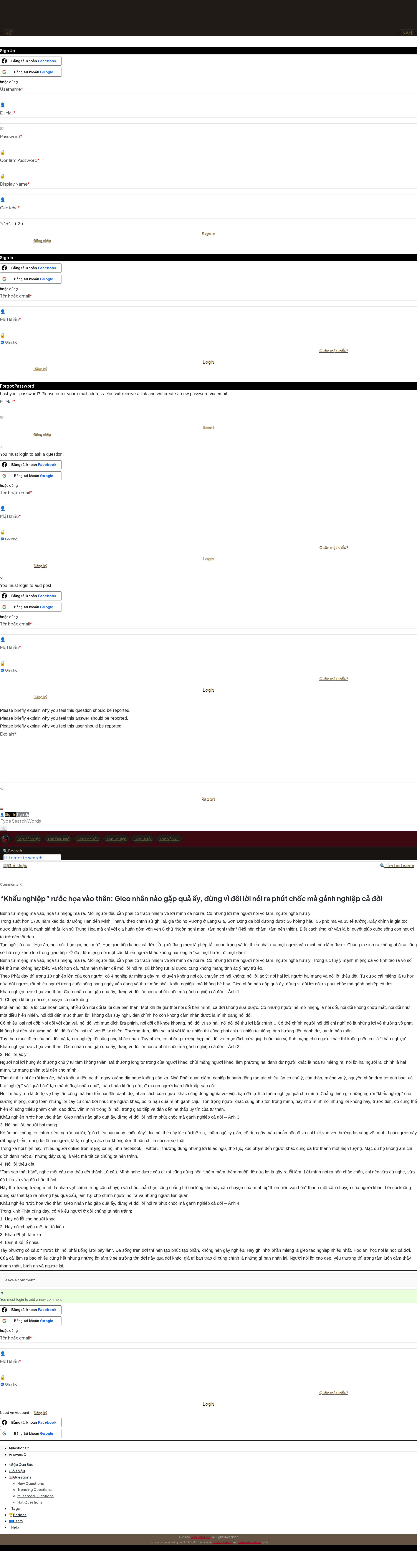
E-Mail (7, 112)
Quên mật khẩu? (333, 350)
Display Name (15, 184)
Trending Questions (34, 1489)
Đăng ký (40, 368)
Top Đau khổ (58, 838)
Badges (19, 1514)
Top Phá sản (88, 838)
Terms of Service (249, 1542)
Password (11, 136)
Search (15, 850)
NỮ (8, 32)
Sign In (10, 814)
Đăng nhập (42, 240)
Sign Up (22, 814)
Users (18, 1521)
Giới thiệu (17, 865)
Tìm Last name (399, 865)
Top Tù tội (143, 838)
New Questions (30, 1483)
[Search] (3, 828)
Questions (22, 1477)
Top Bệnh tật (28, 838)
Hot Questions (30, 1502)
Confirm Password (20, 160)
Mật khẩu (10, 319)
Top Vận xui (169, 838)
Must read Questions (35, 1496)
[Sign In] (2, 814)
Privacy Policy (222, 1542)
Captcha (10, 207)
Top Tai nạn (116, 838)
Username (11, 89)
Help (15, 1527)
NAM (407, 32)
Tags (15, 1508)
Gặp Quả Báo (22, 1464)
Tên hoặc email (16, 295)
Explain (8, 733)
